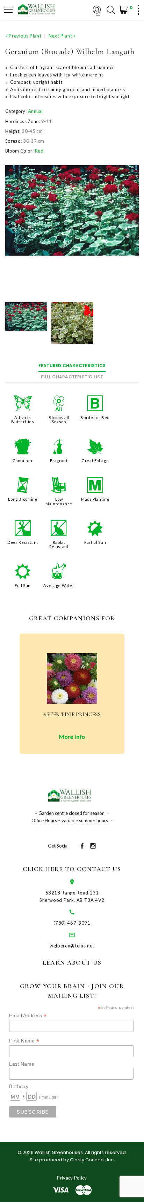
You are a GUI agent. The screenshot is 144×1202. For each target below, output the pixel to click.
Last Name (21, 1064)
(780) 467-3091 (71, 923)
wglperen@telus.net (72, 945)
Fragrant (58, 460)
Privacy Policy (72, 1178)
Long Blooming (22, 499)
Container (23, 460)
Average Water (58, 585)
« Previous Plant (23, 36)
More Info (72, 736)
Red (39, 151)
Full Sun (23, 585)
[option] (72, 210)
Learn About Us (72, 962)
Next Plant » (62, 36)
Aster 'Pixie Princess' (72, 714)
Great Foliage (95, 460)
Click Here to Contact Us (72, 869)
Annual (35, 111)
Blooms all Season (59, 419)
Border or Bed (94, 417)
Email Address (27, 1015)
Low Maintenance (58, 501)
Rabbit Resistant (59, 544)
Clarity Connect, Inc (92, 1159)
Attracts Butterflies (22, 419)
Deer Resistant (22, 542)
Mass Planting (95, 499)
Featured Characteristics (72, 366)
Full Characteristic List (72, 377)
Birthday (18, 1086)
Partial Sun (95, 542)
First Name (24, 1041)
